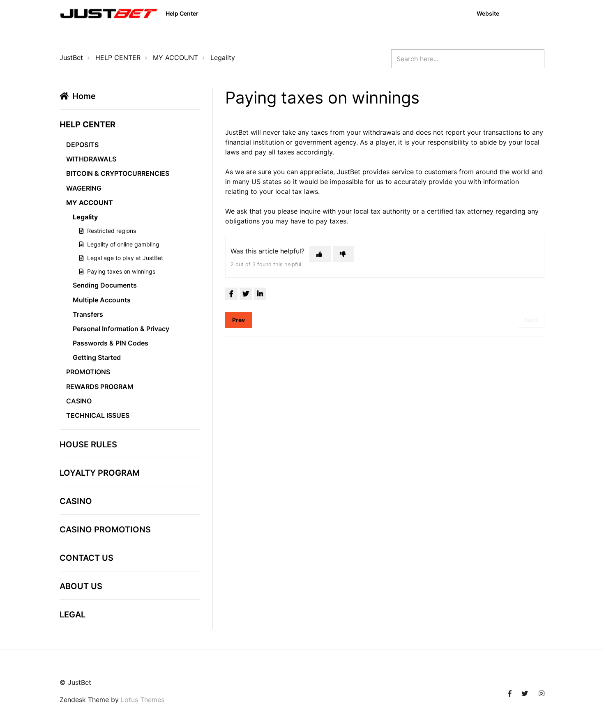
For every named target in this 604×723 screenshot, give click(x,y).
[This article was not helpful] (343, 254)
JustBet (71, 57)
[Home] (109, 13)
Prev (238, 319)
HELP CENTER (118, 57)
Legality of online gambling (123, 244)
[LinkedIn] (260, 294)
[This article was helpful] (320, 254)
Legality (222, 57)
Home (84, 96)
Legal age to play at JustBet (125, 257)
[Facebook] (231, 294)
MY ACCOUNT (175, 57)
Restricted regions (111, 230)
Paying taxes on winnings (121, 271)
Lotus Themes (142, 699)
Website (488, 13)
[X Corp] (246, 294)
